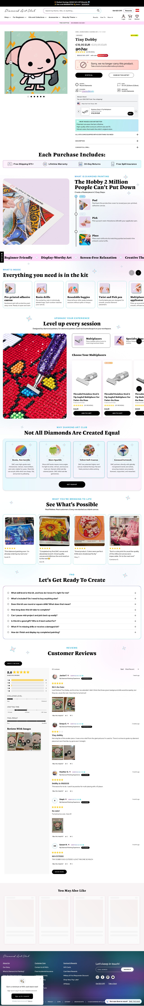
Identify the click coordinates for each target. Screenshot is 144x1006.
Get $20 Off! (117, 11)
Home (77, 31)
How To (102, 17)
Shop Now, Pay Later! (71, 980)
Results (95, 17)
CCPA (59, 1002)
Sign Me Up (127, 969)
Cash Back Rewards (70, 971)
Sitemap (67, 1002)
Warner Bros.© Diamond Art (89, 31)
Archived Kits (79, 1002)
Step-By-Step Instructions (12, 976)
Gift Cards (67, 967)
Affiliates (66, 984)
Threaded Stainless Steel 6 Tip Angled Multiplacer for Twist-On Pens (86, 396)
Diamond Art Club (98, 1002)
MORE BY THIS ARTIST (121, 75)
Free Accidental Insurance (44, 971)
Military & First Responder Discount (76, 976)
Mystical (89, 75)
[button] (64, 62)
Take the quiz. (134, 1001)
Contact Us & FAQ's (41, 967)
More (109, 17)
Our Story (6, 967)
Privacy (50, 1002)
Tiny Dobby (102, 31)
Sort (122, 669)
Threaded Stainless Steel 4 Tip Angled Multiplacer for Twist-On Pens (117, 396)
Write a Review (14, 664)
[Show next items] (138, 272)
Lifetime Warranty (41, 976)
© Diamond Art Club (79, 402)
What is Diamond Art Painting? (13, 971)
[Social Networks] (97, 977)
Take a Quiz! (112, 984)
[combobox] (72, 11)
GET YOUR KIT (72, 484)
